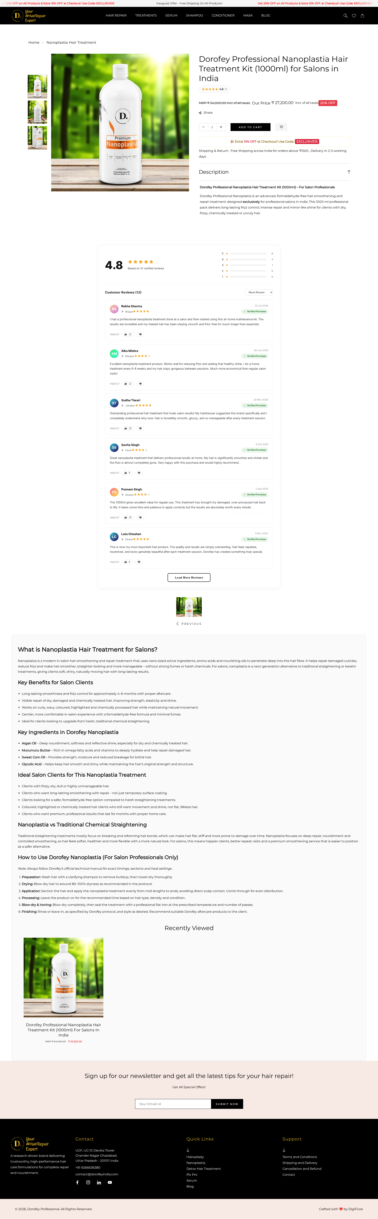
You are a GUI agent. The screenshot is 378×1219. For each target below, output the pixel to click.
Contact (289, 1175)
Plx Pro (191, 1175)
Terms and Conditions (300, 1157)
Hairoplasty (195, 1157)
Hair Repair (116, 15)
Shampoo (194, 15)
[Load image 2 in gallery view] (37, 112)
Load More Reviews (189, 577)
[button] (362, 15)
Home (33, 42)
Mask (248, 15)
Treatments (146, 15)
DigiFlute (355, 1209)
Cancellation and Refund (302, 1169)
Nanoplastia (195, 1163)
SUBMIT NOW (227, 1104)
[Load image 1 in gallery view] (37, 86)
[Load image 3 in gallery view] (37, 137)
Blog (265, 15)
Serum (171, 15)
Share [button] (208, 112)
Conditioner (223, 15)
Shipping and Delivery (300, 1163)
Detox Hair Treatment (203, 1169)
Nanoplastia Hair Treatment (71, 42)
